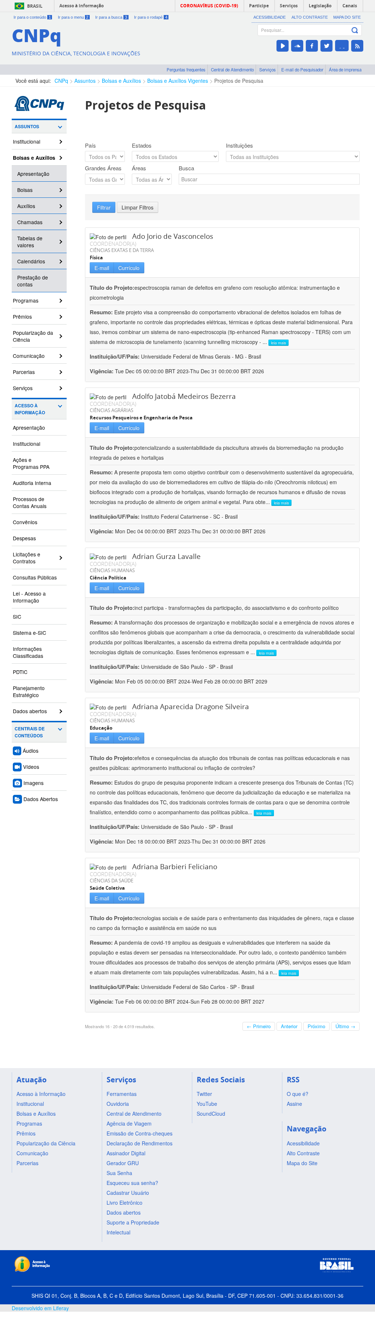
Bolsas (25, 189)
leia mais (278, 342)
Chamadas (29, 222)
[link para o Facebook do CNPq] (312, 46)
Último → (345, 1026)
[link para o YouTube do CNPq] (282, 46)
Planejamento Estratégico (29, 691)
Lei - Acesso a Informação (29, 597)
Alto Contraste (310, 17)
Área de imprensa (345, 70)
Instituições (239, 145)
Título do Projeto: (112, 288)
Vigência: (102, 371)
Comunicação (29, 355)
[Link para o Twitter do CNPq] (326, 46)
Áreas (139, 168)
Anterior (289, 1026)
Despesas (24, 538)
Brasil (34, 6)
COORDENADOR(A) (113, 244)
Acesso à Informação (30, 409)
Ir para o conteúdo (32, 17)
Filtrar (104, 207)
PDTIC (20, 671)
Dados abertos (30, 711)
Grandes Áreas (103, 168)
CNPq (61, 80)
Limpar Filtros (137, 207)
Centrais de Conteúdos (30, 732)
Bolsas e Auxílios (121, 80)
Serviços (267, 70)
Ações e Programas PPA (31, 463)
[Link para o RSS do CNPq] (357, 46)
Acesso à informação (81, 6)
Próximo (316, 1026)
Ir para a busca (111, 17)
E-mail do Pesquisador (302, 70)
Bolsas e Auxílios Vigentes (177, 80)
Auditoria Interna (32, 482)
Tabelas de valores (29, 241)
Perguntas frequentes (186, 70)
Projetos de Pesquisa (238, 80)
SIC (17, 616)
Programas (25, 300)
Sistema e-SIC (29, 632)
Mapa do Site (347, 17)
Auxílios (26, 206)
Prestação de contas (32, 281)
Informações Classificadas (28, 652)
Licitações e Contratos (26, 558)
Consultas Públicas (35, 577)
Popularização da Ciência (33, 336)
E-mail (101, 267)
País (90, 145)
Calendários (31, 261)
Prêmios (22, 316)
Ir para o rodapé (150, 17)
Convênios (25, 522)
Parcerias (24, 371)
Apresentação (33, 173)
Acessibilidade (269, 17)
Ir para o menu (73, 17)
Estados (142, 145)
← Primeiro (259, 1026)
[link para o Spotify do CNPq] (342, 45)
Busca (186, 168)
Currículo (129, 267)
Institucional (26, 141)
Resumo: (101, 312)
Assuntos (85, 80)
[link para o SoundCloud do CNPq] (297, 46)
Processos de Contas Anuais (30, 502)
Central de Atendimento (232, 70)
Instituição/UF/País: (115, 356)
